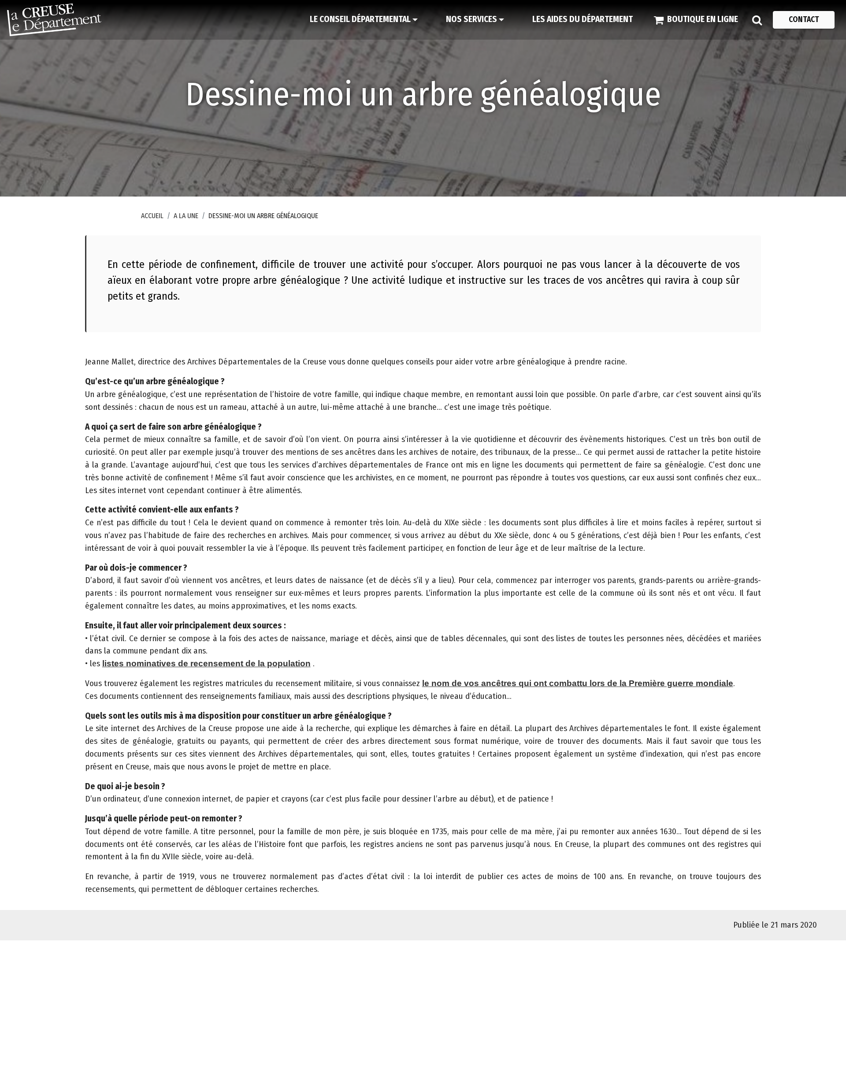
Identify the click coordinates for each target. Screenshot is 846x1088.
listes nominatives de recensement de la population (206, 663)
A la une (186, 216)
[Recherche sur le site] (757, 20)
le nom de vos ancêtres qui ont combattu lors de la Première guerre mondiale (577, 683)
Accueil (152, 216)
